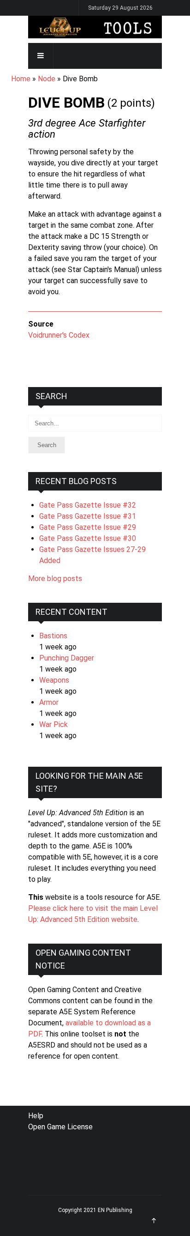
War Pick (53, 724)
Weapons (54, 680)
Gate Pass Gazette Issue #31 (87, 516)
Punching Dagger (66, 658)
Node (46, 78)
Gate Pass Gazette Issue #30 (87, 538)
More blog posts (55, 578)
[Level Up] (95, 27)
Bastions (53, 635)
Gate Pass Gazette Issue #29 (87, 527)
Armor (49, 702)
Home (20, 78)
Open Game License (60, 1126)
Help (35, 1115)
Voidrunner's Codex (58, 335)
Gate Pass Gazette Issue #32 (87, 505)
